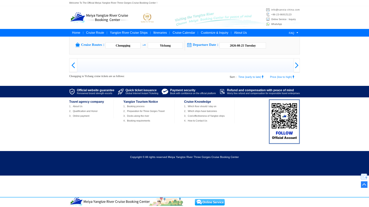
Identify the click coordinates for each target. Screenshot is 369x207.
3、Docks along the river (136, 116)
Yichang (165, 45)
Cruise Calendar (184, 32)
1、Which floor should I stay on (200, 106)
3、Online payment (79, 116)
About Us (240, 32)
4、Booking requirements (136, 120)
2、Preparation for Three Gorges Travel (144, 111)
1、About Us (75, 106)
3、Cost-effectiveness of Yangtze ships (204, 116)
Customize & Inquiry (214, 32)
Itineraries (160, 32)
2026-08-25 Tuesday (243, 45)
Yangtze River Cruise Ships (129, 32)
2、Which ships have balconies (200, 111)
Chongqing (123, 45)
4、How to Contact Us (195, 120)
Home (76, 32)
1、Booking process (134, 106)
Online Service (279, 19)
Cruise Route (95, 32)
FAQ (294, 32)
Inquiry (292, 19)
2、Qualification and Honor (83, 111)
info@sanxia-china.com (285, 9)
